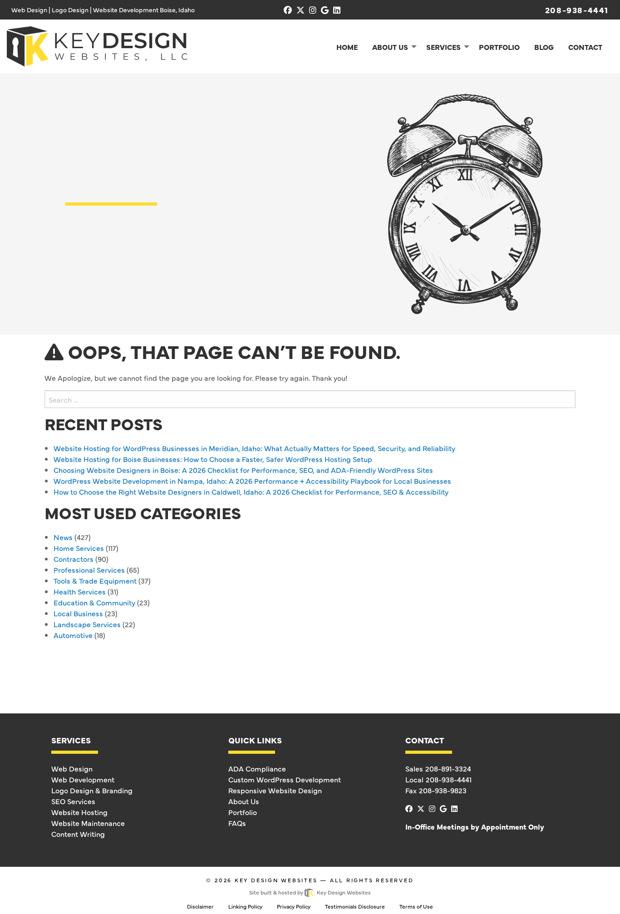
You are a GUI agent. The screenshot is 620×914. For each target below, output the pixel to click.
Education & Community (94, 602)
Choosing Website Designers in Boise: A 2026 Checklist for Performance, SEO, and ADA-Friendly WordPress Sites (243, 470)
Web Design (72, 768)
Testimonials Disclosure (355, 906)
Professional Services (89, 570)
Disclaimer (200, 906)
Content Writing (78, 834)
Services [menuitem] (443, 47)
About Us (243, 801)
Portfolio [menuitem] (499, 47)
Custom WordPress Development (284, 779)
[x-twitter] (300, 9)
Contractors (73, 559)
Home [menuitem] (347, 47)
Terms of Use (416, 906)
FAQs (237, 823)
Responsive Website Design (275, 790)
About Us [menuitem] (390, 47)
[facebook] (288, 9)
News (63, 537)
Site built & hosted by (309, 892)
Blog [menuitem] (544, 47)
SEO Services (73, 801)
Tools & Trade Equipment (95, 580)
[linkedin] (336, 9)
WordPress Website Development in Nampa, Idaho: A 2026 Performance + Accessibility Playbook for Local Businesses (252, 481)
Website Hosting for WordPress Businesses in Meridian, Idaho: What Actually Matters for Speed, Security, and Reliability (254, 448)
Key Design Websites (276, 880)
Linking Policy (245, 906)
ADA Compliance (257, 768)
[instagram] (312, 9)
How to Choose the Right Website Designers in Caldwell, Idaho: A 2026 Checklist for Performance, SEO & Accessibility (251, 491)
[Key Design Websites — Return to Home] (97, 45)
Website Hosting (79, 812)
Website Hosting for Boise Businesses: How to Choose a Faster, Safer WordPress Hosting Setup (213, 459)
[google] (325, 9)
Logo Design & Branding (92, 790)
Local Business (78, 613)
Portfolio (242, 812)
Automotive (73, 635)
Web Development (82, 779)
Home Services (79, 548)
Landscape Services (87, 624)
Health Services (80, 591)
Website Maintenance (88, 823)
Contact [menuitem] (585, 47)
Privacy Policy (293, 906)
